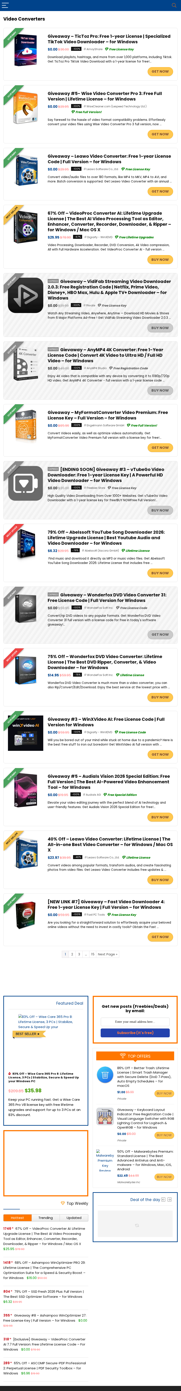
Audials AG (93, 795)
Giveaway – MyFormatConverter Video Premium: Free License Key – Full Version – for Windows (108, 415)
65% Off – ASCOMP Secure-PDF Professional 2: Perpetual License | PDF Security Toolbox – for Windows (44, 1368)
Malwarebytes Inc (128, 1182)
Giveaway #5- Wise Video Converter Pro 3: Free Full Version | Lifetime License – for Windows (105, 96)
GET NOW (160, 71)
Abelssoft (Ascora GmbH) (102, 550)
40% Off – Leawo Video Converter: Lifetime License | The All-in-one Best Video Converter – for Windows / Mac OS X (110, 844)
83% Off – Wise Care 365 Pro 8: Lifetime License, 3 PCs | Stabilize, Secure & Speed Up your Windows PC (43, 1077)
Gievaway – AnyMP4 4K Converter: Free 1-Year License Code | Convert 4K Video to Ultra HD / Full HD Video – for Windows (105, 355)
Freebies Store (96, 488)
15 (92, 954)
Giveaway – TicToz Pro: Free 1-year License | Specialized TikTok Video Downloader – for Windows (109, 39)
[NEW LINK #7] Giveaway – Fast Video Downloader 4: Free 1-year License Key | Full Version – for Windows (106, 904)
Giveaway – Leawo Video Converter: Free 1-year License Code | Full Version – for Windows (109, 159)
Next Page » (107, 954)
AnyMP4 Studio (97, 368)
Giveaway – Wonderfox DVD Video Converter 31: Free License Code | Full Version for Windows (107, 597)
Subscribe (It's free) (135, 1032)
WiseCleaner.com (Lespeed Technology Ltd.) (117, 106)
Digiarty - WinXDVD (99, 237)
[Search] (174, 5)
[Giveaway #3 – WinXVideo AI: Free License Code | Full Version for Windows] (25, 718)
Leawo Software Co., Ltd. (103, 169)
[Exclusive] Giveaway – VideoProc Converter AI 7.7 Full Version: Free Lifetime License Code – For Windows (44, 1344)
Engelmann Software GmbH (105, 425)
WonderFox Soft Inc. (100, 608)
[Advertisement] (46, 1163)
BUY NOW (160, 259)
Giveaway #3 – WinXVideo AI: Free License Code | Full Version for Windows (106, 722)
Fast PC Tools (96, 915)
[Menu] (5, 5)
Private (90, 305)
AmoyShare (94, 49)
